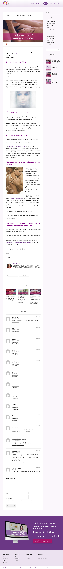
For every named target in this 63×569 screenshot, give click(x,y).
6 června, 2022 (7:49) (15, 351)
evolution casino (15, 386)
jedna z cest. (19, 54)
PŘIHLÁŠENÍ (56, 3)
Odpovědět (38, 316)
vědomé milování (26, 275)
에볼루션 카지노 (15, 322)
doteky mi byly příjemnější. (16, 198)
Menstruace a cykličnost (51, 23)
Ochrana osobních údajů (25, 567)
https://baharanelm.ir (17, 460)
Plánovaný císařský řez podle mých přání (22, 296)
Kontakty (5, 562)
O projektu (5, 556)
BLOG (45, 3)
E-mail (7, 495)
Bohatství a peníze (50, 17)
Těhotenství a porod (51, 38)
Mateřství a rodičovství (51, 21)
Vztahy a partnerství (51, 40)
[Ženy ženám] (7, 3)
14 (40, 44)
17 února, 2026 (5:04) (15, 427)
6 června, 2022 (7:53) (15, 362)
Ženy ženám (9, 44)
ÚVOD (32, 3)
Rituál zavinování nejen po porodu (35, 296)
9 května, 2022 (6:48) (15, 318)
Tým (4, 560)
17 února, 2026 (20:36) (16, 440)
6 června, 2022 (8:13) (15, 416)
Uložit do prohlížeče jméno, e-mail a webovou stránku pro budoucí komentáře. (21, 500)
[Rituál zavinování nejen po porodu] (35, 292)
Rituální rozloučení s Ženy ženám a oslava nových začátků (56, 62)
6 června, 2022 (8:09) (15, 405)
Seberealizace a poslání (51, 32)
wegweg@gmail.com (16, 468)
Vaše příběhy (5, 558)
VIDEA (50, 3)
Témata (28, 556)
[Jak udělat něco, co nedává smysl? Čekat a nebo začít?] (48, 74)
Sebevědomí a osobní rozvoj (52, 34)
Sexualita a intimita (50, 36)
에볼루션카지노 (15, 317)
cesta (9, 275)
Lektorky (28, 558)
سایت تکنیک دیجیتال (16, 451)
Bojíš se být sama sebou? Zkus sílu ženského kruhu (55, 81)
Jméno (7, 493)
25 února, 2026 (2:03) (15, 469)
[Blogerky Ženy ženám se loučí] (48, 68)
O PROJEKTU (38, 3)
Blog (16, 556)
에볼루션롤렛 (15, 375)
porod (17, 275)
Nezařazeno (49, 27)
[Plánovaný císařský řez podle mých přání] (23, 292)
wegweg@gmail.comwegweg (18, 471)
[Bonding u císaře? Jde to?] (11, 292)
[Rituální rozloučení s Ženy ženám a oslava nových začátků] (48, 61)
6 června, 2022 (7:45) (15, 340)
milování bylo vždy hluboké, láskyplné (17, 146)
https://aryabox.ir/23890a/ (18, 445)
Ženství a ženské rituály (51, 44)
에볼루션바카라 (15, 353)
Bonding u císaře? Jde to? (10, 296)
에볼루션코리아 (15, 331)
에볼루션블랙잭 (15, 364)
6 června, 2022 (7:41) (15, 329)
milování (13, 275)
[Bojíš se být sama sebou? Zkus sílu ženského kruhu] (48, 81)
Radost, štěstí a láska (51, 29)
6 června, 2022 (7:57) (15, 373)
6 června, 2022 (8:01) (15, 384)
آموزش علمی (14, 426)
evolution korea (15, 397)
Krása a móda (49, 19)
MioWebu (54, 567)
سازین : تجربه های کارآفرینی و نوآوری (19, 439)
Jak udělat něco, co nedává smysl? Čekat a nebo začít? (55, 75)
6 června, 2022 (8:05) (15, 395)
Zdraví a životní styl (50, 42)
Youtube (16, 560)
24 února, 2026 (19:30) (16, 452)
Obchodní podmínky (34, 567)
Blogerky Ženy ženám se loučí (54, 68)
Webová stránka (9, 498)
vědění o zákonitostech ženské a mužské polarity (18, 242)
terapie (20, 275)
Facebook (17, 558)
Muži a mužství (50, 25)
